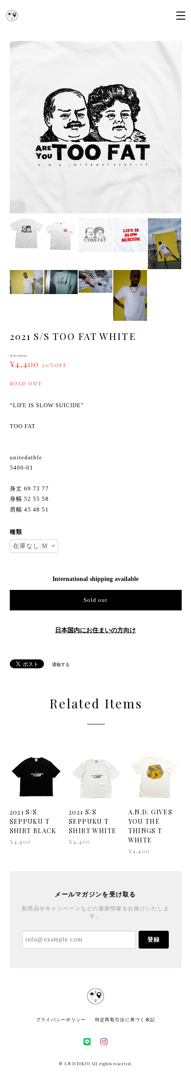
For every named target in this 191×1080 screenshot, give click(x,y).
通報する (61, 664)
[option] (96, 127)
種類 (16, 531)
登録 (153, 939)
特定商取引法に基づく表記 (125, 1019)
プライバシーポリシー (61, 1019)
